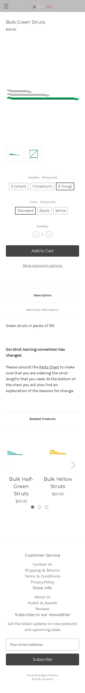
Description (42, 295)
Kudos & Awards (42, 603)
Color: (42, 202)
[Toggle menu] (6, 6)
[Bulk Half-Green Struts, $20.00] (21, 452)
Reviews (42, 608)
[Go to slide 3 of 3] (46, 507)
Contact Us (42, 564)
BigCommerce (49, 675)
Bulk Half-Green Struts (21, 486)
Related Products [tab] (42, 419)
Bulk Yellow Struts (58, 482)
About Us (43, 597)
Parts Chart (49, 367)
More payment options (42, 265)
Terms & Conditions (42, 576)
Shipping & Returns (42, 570)
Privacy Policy (42, 582)
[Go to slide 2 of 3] (39, 507)
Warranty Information (42, 310)
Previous (6, 465)
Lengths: (42, 177)
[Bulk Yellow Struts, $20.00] (58, 452)
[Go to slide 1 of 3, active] (32, 507)
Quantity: (42, 226)
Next (73, 465)
